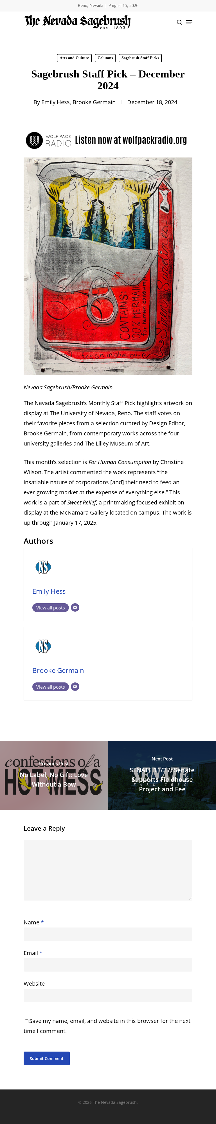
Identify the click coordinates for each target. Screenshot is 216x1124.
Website (34, 983)
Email (33, 953)
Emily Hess (55, 102)
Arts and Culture (74, 58)
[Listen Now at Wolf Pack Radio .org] (108, 152)
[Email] (75, 607)
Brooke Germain (94, 102)
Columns (105, 58)
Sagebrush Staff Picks (140, 58)
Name (34, 922)
